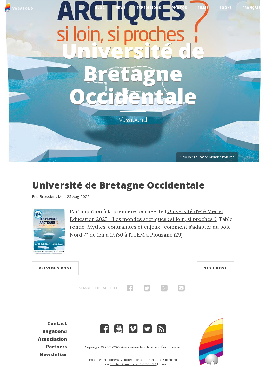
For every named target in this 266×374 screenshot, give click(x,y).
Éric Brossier (171, 347)
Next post (215, 268)
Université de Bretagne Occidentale (118, 185)
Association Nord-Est (137, 347)
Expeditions (148, 7)
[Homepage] (211, 341)
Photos (179, 7)
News (120, 7)
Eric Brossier (43, 196)
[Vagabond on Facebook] (104, 330)
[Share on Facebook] (129, 289)
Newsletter (53, 354)
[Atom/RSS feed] (161, 330)
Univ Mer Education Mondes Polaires (207, 157)
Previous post (55, 268)
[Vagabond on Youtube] (118, 330)
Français (251, 7)
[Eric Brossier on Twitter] (147, 330)
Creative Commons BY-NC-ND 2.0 (133, 364)
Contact (57, 323)
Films (203, 7)
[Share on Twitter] (147, 289)
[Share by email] (181, 289)
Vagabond (54, 331)
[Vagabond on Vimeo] (133, 330)
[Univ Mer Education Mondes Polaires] (48, 230)
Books (225, 7)
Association (52, 339)
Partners (56, 346)
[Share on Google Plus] (164, 289)
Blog (100, 7)
